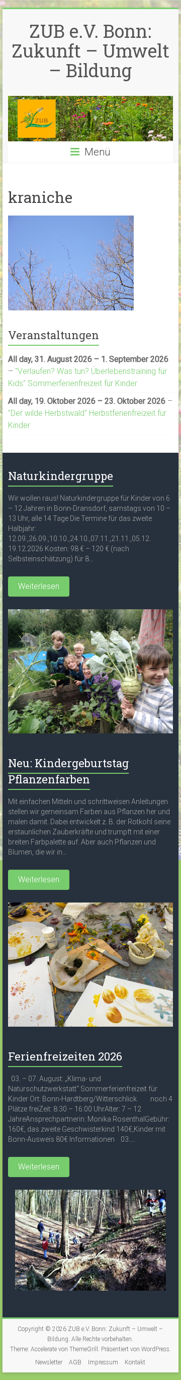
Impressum (103, 1362)
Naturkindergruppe (60, 475)
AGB (75, 1362)
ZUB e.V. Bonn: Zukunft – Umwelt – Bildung (90, 50)
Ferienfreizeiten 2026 (65, 1056)
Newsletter (48, 1362)
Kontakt (135, 1362)
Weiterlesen (38, 586)
